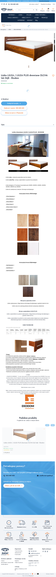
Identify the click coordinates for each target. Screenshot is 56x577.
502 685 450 (14, 4)
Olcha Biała (9, 209)
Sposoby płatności (4, 564)
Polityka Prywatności (19, 562)
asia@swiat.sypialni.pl (35, 553)
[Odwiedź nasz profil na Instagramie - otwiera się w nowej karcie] (4, 4)
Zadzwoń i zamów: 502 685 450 (14, 108)
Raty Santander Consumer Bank (7, 562)
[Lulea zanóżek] (36, 351)
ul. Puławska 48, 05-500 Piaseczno (33, 556)
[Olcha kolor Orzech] (33, 240)
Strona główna (3, 29)
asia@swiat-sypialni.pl (46, 476)
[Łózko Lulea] (28, 156)
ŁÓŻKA (9, 29)
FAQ (54, 4)
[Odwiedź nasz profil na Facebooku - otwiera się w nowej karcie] (2, 4)
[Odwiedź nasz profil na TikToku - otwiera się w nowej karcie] (6, 4)
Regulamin (17, 560)
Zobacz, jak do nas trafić (12, 486)
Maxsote (51, 574)
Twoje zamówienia (18, 551)
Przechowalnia (18, 554)
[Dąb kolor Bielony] (33, 285)
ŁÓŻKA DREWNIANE (17, 29)
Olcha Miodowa (10, 199)
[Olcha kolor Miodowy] (33, 226)
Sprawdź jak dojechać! (44, 1)
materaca (33, 356)
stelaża (28, 356)
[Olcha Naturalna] (22, 226)
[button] (36, 10)
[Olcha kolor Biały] (33, 254)
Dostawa (2, 560)
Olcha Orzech (9, 204)
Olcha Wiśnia (9, 201)
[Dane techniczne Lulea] (28, 334)
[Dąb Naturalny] (24, 285)
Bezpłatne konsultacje (46, 4)
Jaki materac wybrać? (34, 4)
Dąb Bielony (9, 267)
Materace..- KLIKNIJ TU (39, 359)
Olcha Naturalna (10, 196)
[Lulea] (28, 172)
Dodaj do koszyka (13, 103)
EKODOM (4, 81)
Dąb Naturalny (9, 265)
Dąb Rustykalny (10, 270)
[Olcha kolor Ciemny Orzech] (22, 254)
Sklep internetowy (27, 575)
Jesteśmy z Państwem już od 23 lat (21, 569)
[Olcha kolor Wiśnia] (22, 240)
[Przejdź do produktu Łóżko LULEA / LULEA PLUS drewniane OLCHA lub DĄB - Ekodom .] (24, 433)
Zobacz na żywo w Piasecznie (14, 113)
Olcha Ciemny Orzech (11, 206)
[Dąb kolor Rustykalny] (28, 296)
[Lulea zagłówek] (20, 351)
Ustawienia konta (18, 552)
